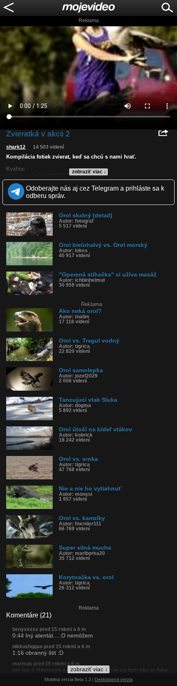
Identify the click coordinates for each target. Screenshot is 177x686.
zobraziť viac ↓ (89, 172)
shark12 (16, 147)
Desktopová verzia (114, 679)
